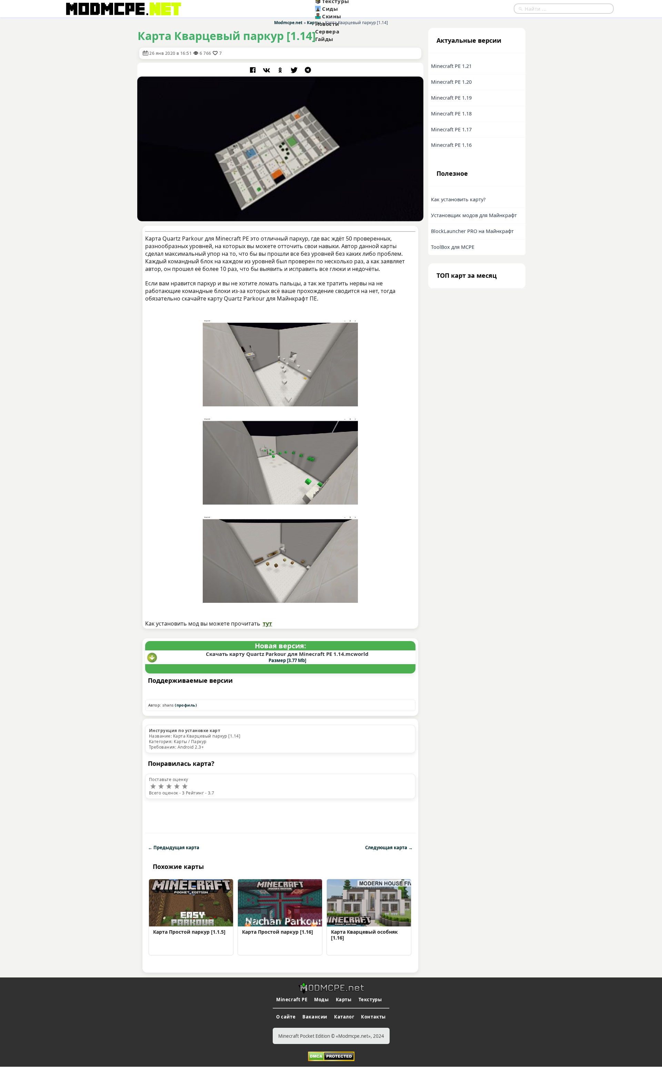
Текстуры (370, 999)
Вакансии (314, 1017)
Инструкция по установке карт (184, 730)
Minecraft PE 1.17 (451, 129)
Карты (344, 999)
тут (267, 623)
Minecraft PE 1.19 (451, 97)
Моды (321, 999)
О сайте (285, 1017)
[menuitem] (349, 8)
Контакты (373, 1017)
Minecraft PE (291, 999)
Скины (331, 16)
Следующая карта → (389, 847)
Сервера (327, 31)
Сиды (330, 8)
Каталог (344, 1017)
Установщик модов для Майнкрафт (474, 215)
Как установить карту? (458, 199)
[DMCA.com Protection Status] (331, 1055)
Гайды (324, 39)
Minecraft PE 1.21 (451, 66)
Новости (327, 23)
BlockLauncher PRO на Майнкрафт (472, 231)
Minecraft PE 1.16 (451, 145)
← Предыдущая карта (173, 847)
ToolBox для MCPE (452, 247)
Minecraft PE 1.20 (451, 82)
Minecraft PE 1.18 (451, 113)
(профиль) (186, 705)
